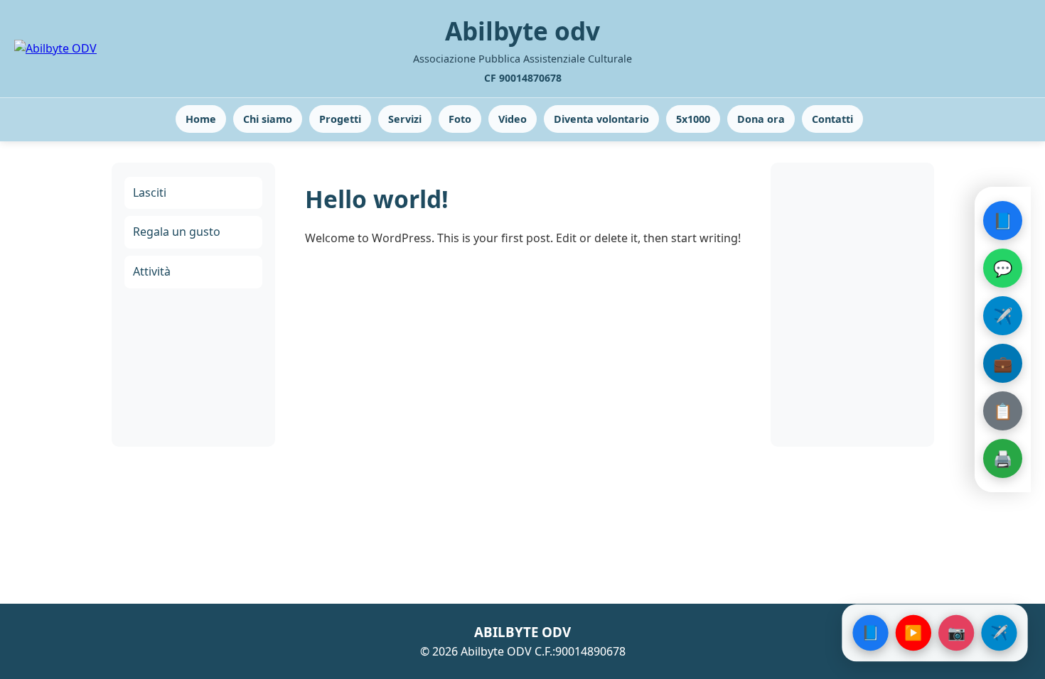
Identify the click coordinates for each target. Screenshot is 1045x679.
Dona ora (761, 119)
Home (201, 119)
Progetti (340, 119)
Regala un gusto (176, 231)
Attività (152, 271)
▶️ (913, 632)
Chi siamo (267, 119)
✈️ (1002, 315)
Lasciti (149, 192)
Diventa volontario (601, 119)
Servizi (405, 119)
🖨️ (1002, 458)
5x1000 (693, 119)
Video (512, 119)
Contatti (832, 119)
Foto (460, 119)
